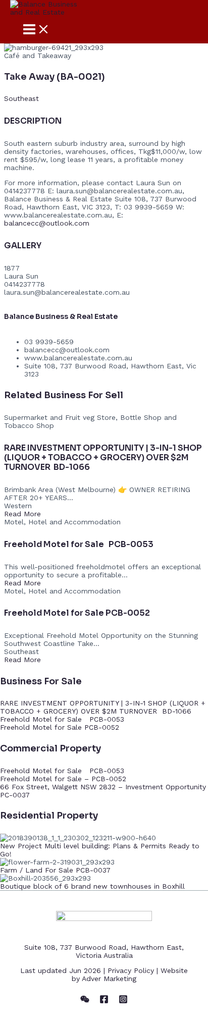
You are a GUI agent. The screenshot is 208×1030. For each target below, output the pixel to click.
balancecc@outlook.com (46, 223)
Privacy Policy (131, 970)
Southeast (21, 98)
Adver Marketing (109, 978)
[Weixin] (84, 1001)
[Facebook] (104, 1001)
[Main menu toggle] (36, 29)
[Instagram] (123, 1001)
